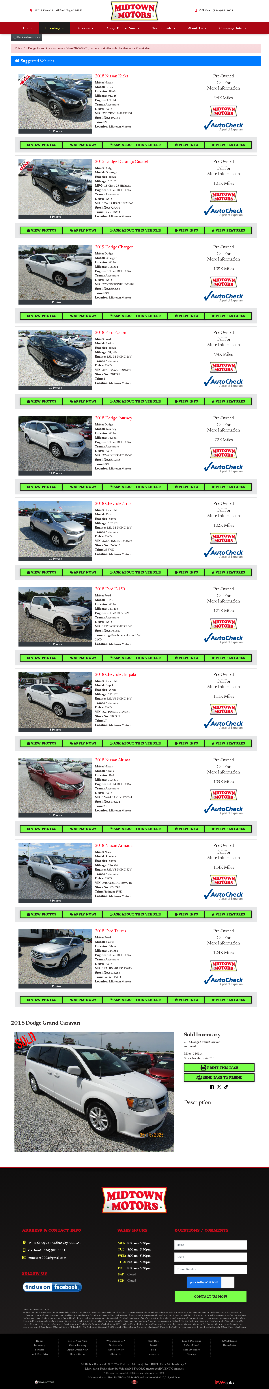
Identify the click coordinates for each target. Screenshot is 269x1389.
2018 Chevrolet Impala (115, 675)
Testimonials (162, 28)
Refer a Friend (191, 1345)
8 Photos (55, 216)
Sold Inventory (191, 1350)
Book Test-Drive (39, 1354)
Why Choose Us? (115, 1341)
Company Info (231, 28)
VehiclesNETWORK (132, 1368)
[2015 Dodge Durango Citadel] (55, 187)
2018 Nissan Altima (112, 760)
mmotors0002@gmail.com (47, 1258)
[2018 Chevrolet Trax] (55, 529)
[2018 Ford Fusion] (55, 358)
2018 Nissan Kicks (111, 76)
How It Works (77, 1354)
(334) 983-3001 (53, 1250)
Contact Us (154, 1354)
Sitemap (191, 1354)
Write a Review (116, 1350)
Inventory (53, 28)
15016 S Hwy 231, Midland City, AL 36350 (58, 11)
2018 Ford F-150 (110, 589)
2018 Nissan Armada (113, 846)
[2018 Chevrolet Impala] (55, 700)
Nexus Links (229, 1345)
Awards (154, 1345)
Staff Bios (153, 1341)
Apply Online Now (121, 28)
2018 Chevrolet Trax (113, 504)
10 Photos (55, 131)
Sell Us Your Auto (77, 1341)
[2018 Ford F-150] (55, 614)
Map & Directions (191, 1341)
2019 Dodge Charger (114, 247)
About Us (196, 28)
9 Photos (55, 900)
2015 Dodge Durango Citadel (121, 162)
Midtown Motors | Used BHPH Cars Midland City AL (153, 1364)
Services (84, 28)
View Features (230, 145)
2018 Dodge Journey (113, 418)
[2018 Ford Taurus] (55, 956)
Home (27, 28)
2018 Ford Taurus (110, 931)
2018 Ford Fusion (110, 333)
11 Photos (55, 473)
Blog (153, 1350)
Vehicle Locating (77, 1345)
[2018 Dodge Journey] (55, 443)
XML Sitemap (229, 1341)
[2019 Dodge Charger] (55, 272)
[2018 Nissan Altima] (55, 785)
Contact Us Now (210, 1296)
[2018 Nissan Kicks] (55, 101)
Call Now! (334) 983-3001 (216, 11)
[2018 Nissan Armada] (55, 871)
